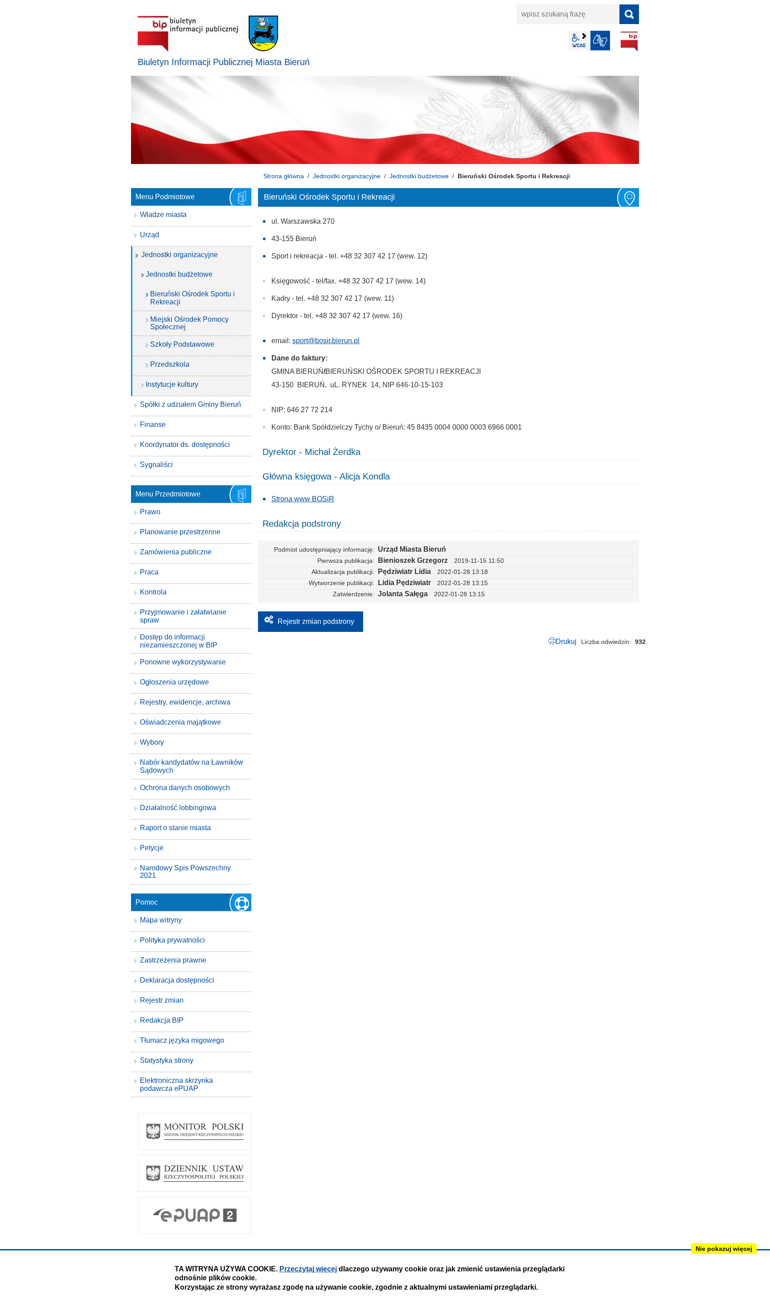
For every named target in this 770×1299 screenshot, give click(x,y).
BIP (629, 41)
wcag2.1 (579, 40)
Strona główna (283, 176)
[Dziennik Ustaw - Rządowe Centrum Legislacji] (194, 1173)
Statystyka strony (166, 1060)
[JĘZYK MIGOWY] (600, 40)
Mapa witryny (161, 920)
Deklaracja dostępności (177, 980)
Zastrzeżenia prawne (173, 960)
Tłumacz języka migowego (182, 1040)
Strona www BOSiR (302, 499)
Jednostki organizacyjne (347, 176)
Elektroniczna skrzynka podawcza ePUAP (176, 1084)
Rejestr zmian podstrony (316, 621)
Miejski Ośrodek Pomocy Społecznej (189, 323)
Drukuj (566, 641)
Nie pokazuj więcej (724, 1248)
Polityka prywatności (172, 940)
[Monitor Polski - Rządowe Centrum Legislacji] (194, 1131)
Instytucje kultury (172, 384)
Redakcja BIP (162, 1020)
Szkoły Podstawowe (182, 344)
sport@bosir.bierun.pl (326, 340)
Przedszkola (169, 364)
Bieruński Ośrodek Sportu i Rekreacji (192, 298)
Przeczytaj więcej (308, 1269)
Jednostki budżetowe (419, 176)
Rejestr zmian (162, 1000)
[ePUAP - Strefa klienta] (194, 1215)
